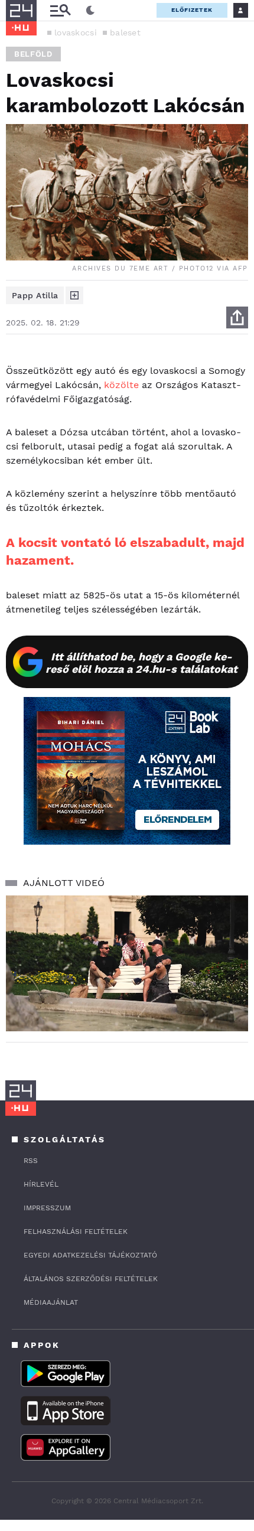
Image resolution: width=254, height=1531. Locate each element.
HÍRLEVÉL (41, 1184)
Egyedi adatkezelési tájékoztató (90, 1255)
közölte (121, 384)
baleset (125, 32)
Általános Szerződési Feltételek (91, 1279)
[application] (127, 963)
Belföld (33, 54)
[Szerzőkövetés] (74, 295)
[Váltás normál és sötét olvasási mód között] (90, 11)
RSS (31, 1161)
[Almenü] (60, 10)
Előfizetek (192, 9)
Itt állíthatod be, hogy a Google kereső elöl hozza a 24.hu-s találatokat (141, 662)
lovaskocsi (75, 32)
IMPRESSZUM (47, 1208)
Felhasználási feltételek (76, 1231)
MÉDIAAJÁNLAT (51, 1302)
